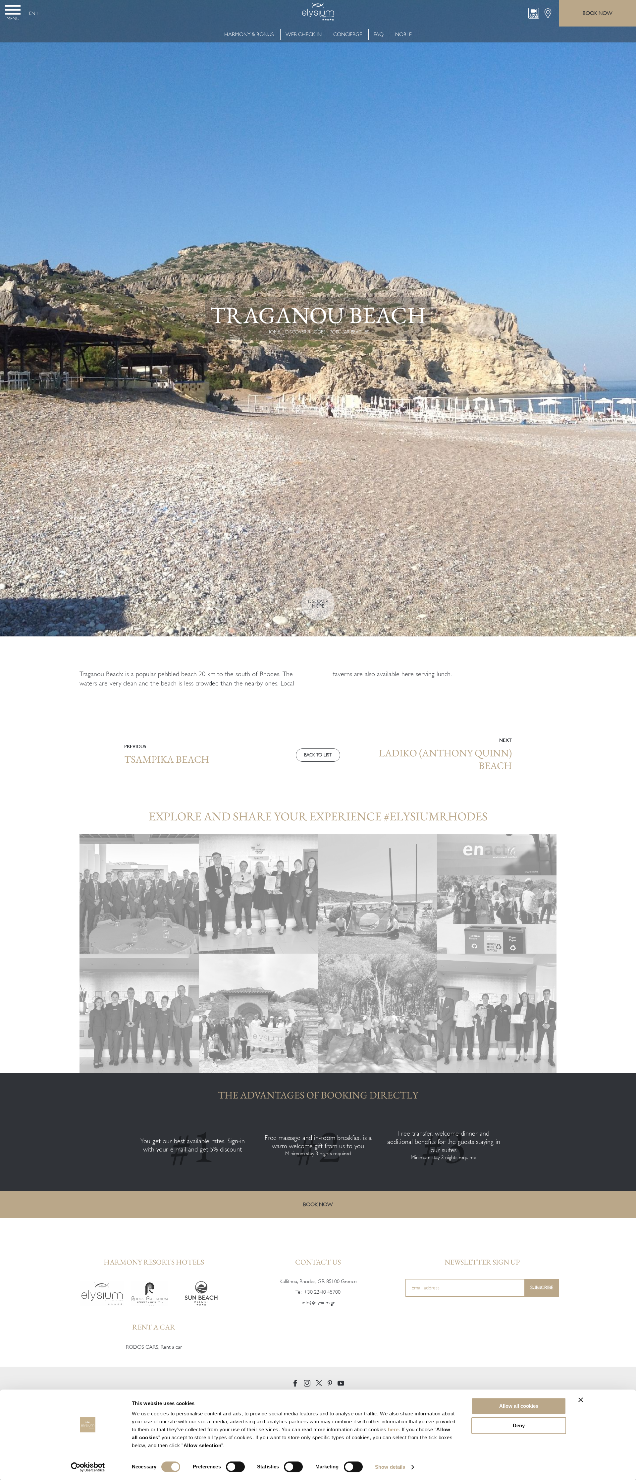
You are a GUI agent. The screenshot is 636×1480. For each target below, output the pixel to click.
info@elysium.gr (318, 1303)
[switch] (235, 1466)
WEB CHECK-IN (304, 34)
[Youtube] (341, 1383)
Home (273, 332)
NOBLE (403, 34)
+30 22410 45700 (322, 1292)
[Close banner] (580, 1399)
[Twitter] (319, 1383)
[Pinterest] (330, 1383)
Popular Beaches (349, 332)
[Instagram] (307, 1383)
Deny (519, 1425)
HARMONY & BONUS (249, 34)
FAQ (379, 34)
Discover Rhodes (305, 332)
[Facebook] (295, 1383)
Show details (390, 1467)
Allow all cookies (518, 1406)
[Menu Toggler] (13, 10)
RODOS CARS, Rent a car (154, 1347)
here (393, 1429)
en (32, 13)
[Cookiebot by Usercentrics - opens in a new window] (88, 1467)
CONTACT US (318, 1262)
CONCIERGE (347, 34)
